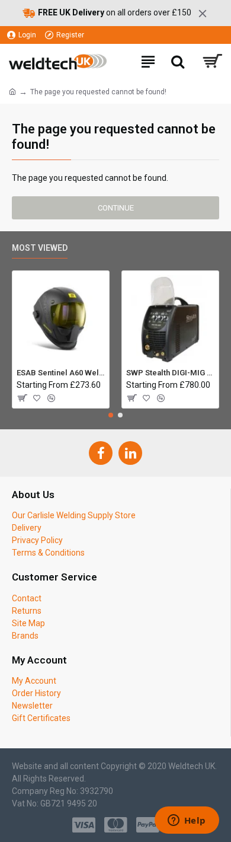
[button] (110, 415)
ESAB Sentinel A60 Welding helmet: (61, 372)
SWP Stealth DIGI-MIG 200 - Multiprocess (170, 372)
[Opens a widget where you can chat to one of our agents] (186, 821)
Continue (116, 207)
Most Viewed (40, 248)
